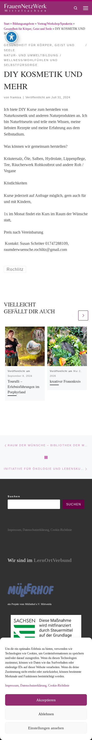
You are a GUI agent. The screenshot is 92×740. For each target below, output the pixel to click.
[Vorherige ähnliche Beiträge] (72, 315)
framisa (15, 97)
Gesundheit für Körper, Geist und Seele (28, 29)
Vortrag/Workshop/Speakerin (54, 23)
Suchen (14, 496)
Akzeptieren (46, 700)
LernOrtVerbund (53, 560)
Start (6, 23)
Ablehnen (46, 714)
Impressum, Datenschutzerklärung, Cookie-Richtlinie (37, 685)
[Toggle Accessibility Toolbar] (11, 37)
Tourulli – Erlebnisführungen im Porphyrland (23, 386)
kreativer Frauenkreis (65, 381)
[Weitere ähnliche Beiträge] (83, 315)
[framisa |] (25, 7)
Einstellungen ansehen (46, 728)
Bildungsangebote (23, 23)
